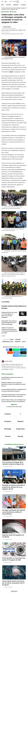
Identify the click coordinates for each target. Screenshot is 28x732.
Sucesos (14, 11)
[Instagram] (7, 419)
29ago (2, 30)
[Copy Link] (24, 37)
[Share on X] (7, 37)
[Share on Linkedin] (12, 37)
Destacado (6, 11)
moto (24, 30)
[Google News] (20, 427)
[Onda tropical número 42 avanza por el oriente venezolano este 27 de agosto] (14, 572)
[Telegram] (20, 419)
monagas (20, 30)
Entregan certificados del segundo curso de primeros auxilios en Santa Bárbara (13, 512)
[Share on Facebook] (4, 37)
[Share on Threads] (21, 37)
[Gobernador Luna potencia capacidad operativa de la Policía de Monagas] (23, 322)
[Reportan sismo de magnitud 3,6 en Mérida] (14, 526)
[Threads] (7, 435)
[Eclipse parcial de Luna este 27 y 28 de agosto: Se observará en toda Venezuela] (23, 313)
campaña (7, 30)
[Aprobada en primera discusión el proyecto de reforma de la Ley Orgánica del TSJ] (14, 476)
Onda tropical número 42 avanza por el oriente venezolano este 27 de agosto (13, 583)
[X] (26, 361)
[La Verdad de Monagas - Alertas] (14, 1)
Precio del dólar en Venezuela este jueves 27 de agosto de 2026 (13, 559)
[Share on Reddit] (15, 37)
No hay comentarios (5, 32)
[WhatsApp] (7, 427)
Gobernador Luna (13, 30)
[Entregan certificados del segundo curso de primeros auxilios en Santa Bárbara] (14, 501)
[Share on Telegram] (18, 37)
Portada (3, 8)
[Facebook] (24, 361)
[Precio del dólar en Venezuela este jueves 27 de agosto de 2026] (14, 549)
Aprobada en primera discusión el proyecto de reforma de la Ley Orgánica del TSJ (13, 487)
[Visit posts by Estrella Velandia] (2, 361)
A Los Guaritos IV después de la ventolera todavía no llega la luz (13, 463)
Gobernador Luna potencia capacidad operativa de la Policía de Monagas (9, 322)
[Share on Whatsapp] (10, 37)
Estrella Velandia (7, 26)
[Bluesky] (20, 435)
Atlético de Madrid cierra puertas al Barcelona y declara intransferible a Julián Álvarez (13, 384)
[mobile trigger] (2, 2)
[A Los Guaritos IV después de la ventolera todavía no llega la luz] (14, 453)
